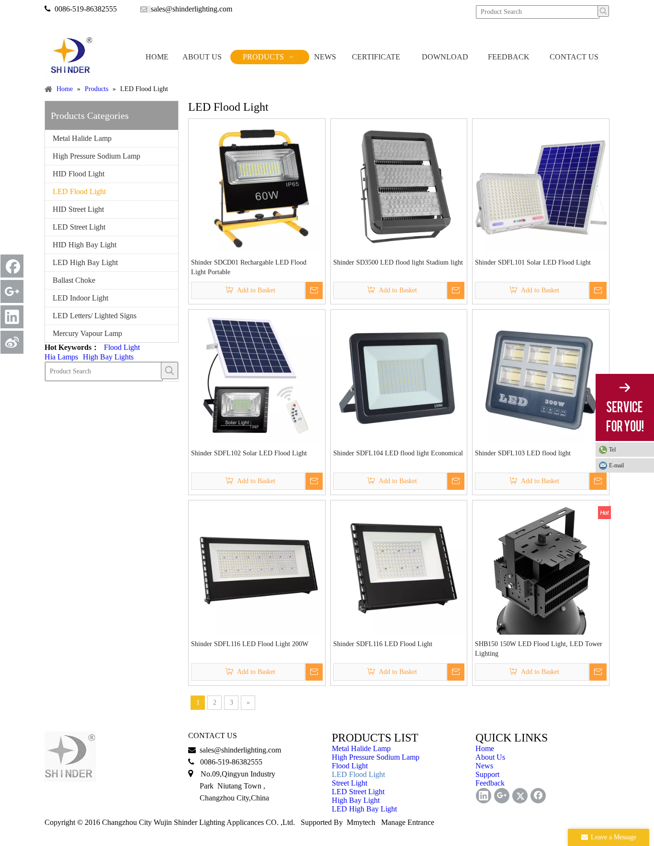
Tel (612, 449)
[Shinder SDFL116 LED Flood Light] (399, 568)
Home (484, 748)
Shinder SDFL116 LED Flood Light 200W (249, 644)
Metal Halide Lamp (82, 138)
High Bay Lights (108, 357)
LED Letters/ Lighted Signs (94, 316)
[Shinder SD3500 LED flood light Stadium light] (399, 186)
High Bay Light (356, 800)
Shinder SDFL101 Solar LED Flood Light (533, 262)
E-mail (616, 465)
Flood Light (122, 347)
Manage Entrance (407, 822)
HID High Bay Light (84, 245)
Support (487, 774)
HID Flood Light (78, 174)
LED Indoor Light (80, 298)
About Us (490, 757)
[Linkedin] (11, 316)
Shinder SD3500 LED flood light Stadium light (398, 262)
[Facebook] (11, 266)
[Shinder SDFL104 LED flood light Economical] (399, 377)
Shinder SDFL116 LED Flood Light (382, 644)
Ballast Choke (74, 280)
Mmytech (361, 822)
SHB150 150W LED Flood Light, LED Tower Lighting (538, 648)
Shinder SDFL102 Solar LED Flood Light (249, 453)
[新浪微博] (11, 342)
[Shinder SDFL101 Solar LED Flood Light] (541, 186)
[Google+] (11, 291)
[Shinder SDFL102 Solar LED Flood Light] (257, 377)
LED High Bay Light (85, 262)
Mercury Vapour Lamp (87, 333)
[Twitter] (520, 795)
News (484, 766)
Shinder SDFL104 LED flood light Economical (398, 453)
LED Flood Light (79, 191)
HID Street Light (78, 209)
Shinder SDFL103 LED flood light (523, 453)
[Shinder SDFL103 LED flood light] (541, 377)
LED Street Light (79, 227)
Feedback (490, 783)
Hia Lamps (61, 357)
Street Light (349, 783)
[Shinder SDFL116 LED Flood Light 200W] (257, 568)
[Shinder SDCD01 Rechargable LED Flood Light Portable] (257, 186)
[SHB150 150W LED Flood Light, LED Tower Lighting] (541, 580)
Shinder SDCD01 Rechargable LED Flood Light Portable (248, 267)
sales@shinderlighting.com (191, 9)
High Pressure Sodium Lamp (96, 156)
